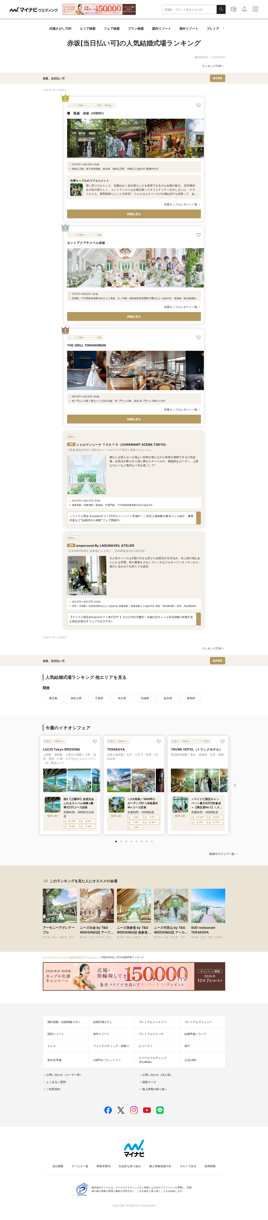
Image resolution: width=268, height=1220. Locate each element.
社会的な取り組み (130, 1166)
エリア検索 (88, 28)
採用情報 (210, 1166)
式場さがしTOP (60, 28)
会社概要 (58, 1166)
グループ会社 (188, 1166)
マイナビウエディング (55, 957)
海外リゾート (188, 28)
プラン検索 (136, 28)
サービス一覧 (80, 1166)
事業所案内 (103, 1166)
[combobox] (189, 9)
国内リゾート (161, 28)
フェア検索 (112, 28)
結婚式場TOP (76, 957)
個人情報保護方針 (160, 1166)
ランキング (93, 957)
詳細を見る (134, 214)
